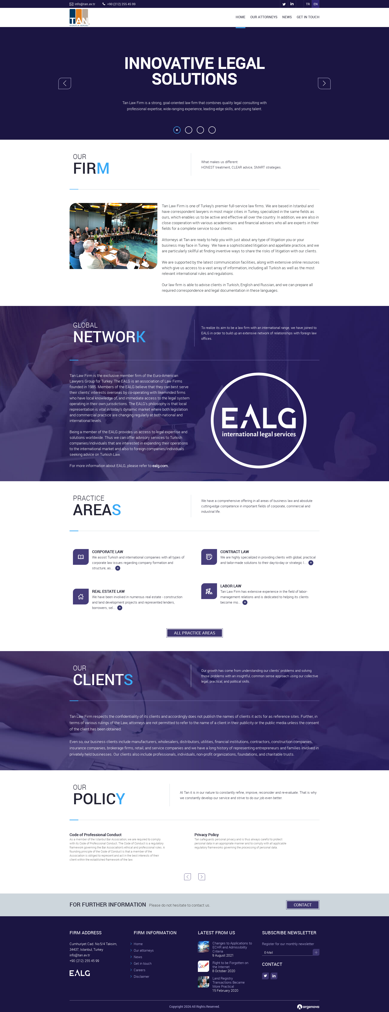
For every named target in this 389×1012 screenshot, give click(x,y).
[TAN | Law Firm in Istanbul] (300, 4)
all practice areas (194, 633)
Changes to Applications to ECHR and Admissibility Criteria (232, 947)
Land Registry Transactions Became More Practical (229, 982)
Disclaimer (141, 976)
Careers (139, 970)
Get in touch (143, 963)
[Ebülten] (316, 952)
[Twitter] (284, 4)
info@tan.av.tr (85, 4)
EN (316, 4)
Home (138, 943)
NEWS (287, 17)
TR (308, 4)
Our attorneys (144, 950)
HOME (240, 17)
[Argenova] (308, 1007)
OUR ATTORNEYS (263, 17)
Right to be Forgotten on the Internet (230, 964)
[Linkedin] (292, 4)
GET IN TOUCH (308, 17)
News (138, 957)
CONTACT (303, 904)
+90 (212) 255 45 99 (121, 4)
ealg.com (160, 465)
